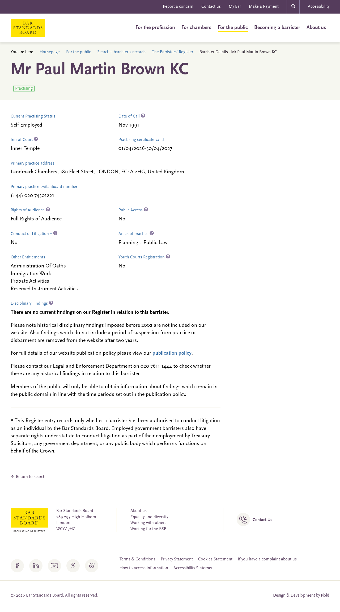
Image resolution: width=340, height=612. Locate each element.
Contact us (211, 7)
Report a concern (178, 7)
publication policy (172, 353)
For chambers (196, 27)
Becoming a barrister (277, 27)
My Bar (235, 7)
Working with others (148, 523)
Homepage (50, 52)
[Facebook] (17, 565)
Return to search (30, 477)
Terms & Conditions (137, 559)
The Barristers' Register (172, 52)
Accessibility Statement (194, 568)
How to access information (144, 568)
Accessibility (318, 7)
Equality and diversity (149, 517)
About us (316, 27)
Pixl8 (325, 595)
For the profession (155, 27)
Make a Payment (264, 7)
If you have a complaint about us (267, 559)
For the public (233, 27)
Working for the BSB (148, 529)
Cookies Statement (215, 559)
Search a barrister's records (121, 52)
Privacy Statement (177, 559)
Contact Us (262, 520)
